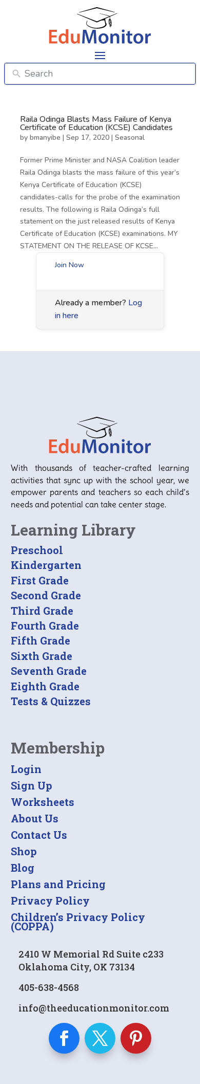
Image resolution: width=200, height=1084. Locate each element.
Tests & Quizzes (51, 701)
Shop (24, 851)
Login (26, 769)
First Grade (40, 580)
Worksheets (42, 802)
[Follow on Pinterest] (136, 1038)
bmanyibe (45, 137)
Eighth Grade (45, 686)
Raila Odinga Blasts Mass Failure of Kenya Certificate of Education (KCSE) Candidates (96, 123)
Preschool (37, 550)
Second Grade (46, 595)
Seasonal (130, 137)
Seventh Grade (49, 670)
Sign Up (31, 785)
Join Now (69, 265)
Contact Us (39, 834)
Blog (22, 867)
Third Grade (42, 610)
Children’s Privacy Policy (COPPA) (78, 921)
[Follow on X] (100, 1038)
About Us (34, 818)
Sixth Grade (41, 656)
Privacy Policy (50, 900)
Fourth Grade (45, 625)
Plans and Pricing (58, 884)
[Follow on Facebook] (64, 1038)
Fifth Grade (40, 640)
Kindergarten (46, 565)
